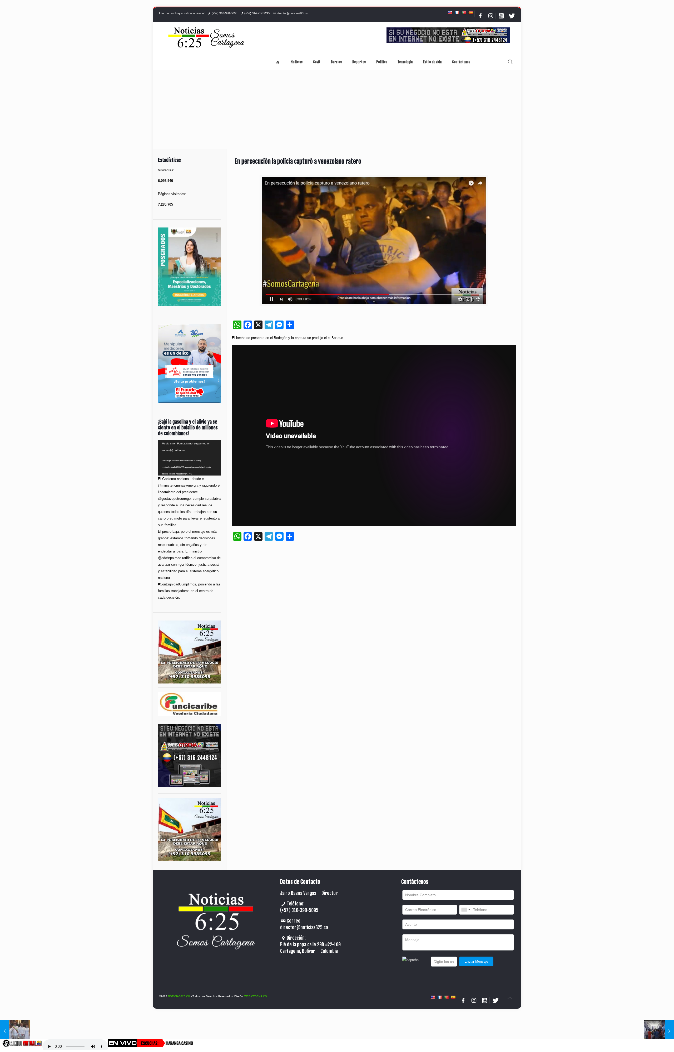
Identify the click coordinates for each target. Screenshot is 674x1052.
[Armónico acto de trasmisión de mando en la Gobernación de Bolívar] (15, 1030)
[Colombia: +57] (465, 909)
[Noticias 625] (206, 38)
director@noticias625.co (292, 13)
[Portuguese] (463, 13)
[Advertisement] (337, 110)
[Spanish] (470, 13)
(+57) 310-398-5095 (224, 13)
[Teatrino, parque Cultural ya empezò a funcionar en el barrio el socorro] (659, 1030)
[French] (456, 13)
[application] (189, 458)
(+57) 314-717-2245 (257, 13)
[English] (450, 13)
